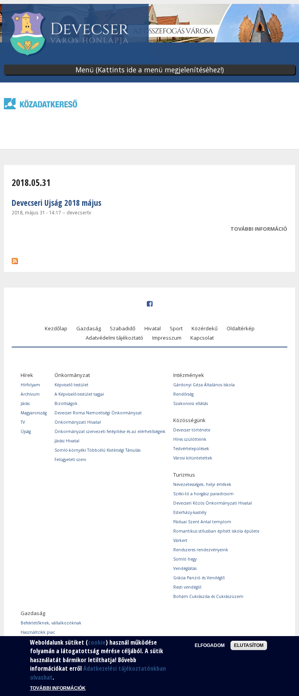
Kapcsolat (202, 337)
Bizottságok (66, 403)
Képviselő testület (71, 384)
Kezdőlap (56, 328)
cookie (97, 642)
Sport (176, 328)
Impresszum (166, 337)
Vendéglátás (185, 568)
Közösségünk (189, 420)
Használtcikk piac (38, 632)
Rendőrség (183, 394)
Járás (25, 403)
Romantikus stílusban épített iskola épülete (216, 531)
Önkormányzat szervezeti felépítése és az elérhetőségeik (110, 431)
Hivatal (152, 328)
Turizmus (184, 474)
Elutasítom (249, 645)
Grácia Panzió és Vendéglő (199, 577)
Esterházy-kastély (189, 512)
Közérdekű (205, 328)
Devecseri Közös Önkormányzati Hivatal (212, 503)
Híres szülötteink (189, 439)
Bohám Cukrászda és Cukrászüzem (208, 596)
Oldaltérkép (241, 328)
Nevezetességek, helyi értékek (202, 484)
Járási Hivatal (67, 441)
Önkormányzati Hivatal (78, 422)
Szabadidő (122, 328)
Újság (26, 431)
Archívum (30, 394)
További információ (258, 229)
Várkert (180, 540)
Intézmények (188, 375)
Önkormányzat (72, 375)
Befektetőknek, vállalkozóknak (51, 623)
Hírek (27, 375)
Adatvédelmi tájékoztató (114, 337)
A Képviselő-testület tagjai (79, 394)
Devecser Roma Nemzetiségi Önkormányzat (98, 412)
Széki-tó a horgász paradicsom (203, 493)
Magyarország (34, 412)
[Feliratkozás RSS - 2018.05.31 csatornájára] (15, 259)
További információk (58, 688)
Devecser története (191, 430)
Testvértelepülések (191, 448)
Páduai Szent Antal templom (202, 521)
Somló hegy (185, 559)
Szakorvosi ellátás (190, 403)
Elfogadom (210, 645)
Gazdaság (88, 328)
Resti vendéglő (187, 587)
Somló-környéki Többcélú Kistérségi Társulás (98, 450)
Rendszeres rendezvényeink (200, 549)
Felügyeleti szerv (70, 459)
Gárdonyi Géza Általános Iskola (204, 384)
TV (23, 422)
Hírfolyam (30, 384)
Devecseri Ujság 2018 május (56, 202)
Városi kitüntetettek (192, 458)
